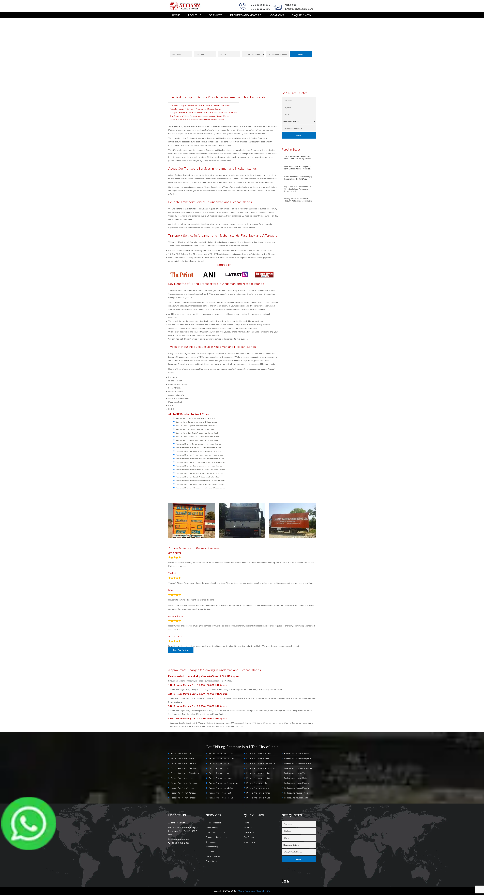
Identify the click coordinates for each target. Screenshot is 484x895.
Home (176, 15)
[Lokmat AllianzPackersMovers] (264, 274)
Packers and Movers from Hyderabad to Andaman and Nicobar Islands (200, 481)
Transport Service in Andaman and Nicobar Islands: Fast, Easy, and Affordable (203, 112)
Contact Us (180, 21)
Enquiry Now (301, 15)
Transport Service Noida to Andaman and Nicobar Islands (195, 429)
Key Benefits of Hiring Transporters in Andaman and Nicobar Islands (199, 116)
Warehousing (212, 846)
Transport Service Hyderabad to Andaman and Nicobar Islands (197, 437)
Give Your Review (181, 650)
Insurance (210, 851)
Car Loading (211, 842)
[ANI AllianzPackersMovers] (209, 274)
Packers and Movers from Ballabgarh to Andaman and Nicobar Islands (200, 470)
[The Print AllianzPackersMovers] (182, 274)
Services (215, 15)
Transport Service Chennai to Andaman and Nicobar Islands (196, 422)
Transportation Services (216, 837)
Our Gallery (249, 837)
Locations (276, 15)
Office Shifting (212, 827)
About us (194, 15)
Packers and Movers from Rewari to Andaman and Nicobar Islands (199, 466)
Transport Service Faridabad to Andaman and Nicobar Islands (197, 440)
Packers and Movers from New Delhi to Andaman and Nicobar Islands (200, 484)
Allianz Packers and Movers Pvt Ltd (254, 891)
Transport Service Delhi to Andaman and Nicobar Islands (195, 418)
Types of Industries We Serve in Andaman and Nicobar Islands (197, 119)
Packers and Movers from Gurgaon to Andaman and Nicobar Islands (199, 455)
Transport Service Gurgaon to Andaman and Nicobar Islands (196, 426)
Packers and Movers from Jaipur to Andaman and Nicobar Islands (198, 448)
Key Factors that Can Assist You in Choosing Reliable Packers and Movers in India (297, 189)
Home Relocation (213, 822)
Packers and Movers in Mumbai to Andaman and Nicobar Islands (198, 444)
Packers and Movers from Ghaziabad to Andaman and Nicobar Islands (200, 462)
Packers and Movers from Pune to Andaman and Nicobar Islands (198, 477)
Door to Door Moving (215, 832)
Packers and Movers (245, 15)
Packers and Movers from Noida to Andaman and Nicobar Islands (198, 451)
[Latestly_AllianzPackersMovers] (236, 274)
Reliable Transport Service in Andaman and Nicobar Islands (195, 109)
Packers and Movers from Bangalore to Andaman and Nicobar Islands (200, 459)
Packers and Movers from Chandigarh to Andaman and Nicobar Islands (200, 488)
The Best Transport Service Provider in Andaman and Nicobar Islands (200, 105)
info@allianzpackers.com (299, 9)
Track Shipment (213, 861)
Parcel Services (213, 856)
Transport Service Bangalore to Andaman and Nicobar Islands (197, 433)
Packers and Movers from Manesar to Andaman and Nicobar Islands (199, 473)
